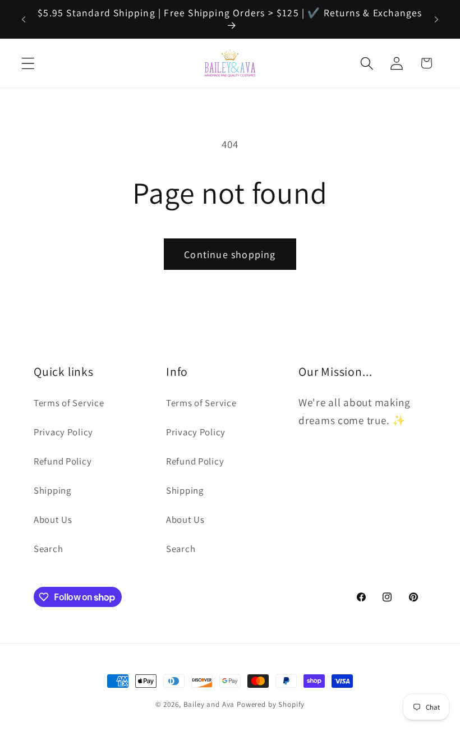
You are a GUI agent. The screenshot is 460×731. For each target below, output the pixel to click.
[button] (28, 63)
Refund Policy (62, 461)
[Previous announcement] (23, 19)
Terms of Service (69, 403)
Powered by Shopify (271, 704)
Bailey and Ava (209, 704)
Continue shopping (229, 254)
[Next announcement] (436, 19)
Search (48, 548)
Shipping (52, 490)
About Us (53, 519)
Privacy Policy (63, 432)
